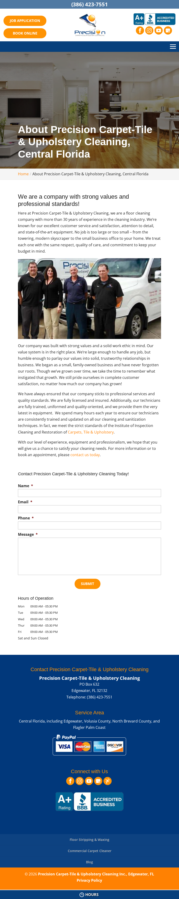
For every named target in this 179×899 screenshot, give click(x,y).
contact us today (85, 454)
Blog (89, 862)
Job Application (25, 20)
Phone (26, 518)
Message (28, 534)
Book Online (25, 33)
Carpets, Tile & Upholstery (91, 432)
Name (25, 485)
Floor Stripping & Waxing (89, 839)
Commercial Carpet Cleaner (89, 851)
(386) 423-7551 (89, 4)
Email (25, 502)
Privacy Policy (89, 880)
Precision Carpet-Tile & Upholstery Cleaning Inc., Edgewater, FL (96, 874)
